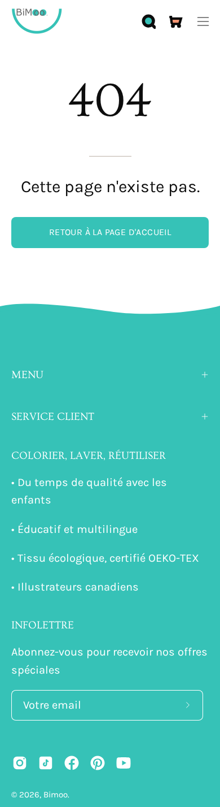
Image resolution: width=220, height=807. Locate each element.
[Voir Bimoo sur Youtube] (123, 762)
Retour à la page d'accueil (110, 232)
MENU (27, 374)
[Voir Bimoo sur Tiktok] (45, 762)
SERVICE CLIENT (52, 416)
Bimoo (55, 794)
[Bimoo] (36, 21)
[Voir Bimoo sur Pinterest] (97, 762)
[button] (148, 21)
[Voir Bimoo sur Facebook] (71, 762)
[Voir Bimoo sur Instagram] (19, 762)
